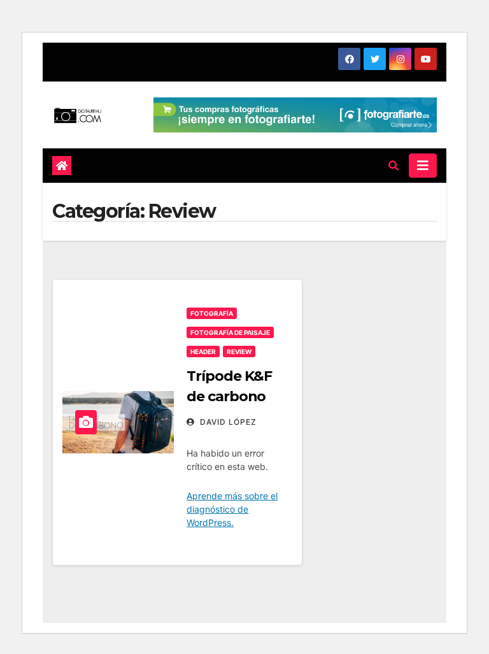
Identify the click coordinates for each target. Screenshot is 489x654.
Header (203, 351)
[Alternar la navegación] (423, 165)
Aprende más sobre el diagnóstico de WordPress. (232, 509)
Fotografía (211, 313)
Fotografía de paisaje (230, 332)
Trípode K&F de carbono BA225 (229, 396)
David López (227, 422)
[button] (393, 165)
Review (239, 351)
